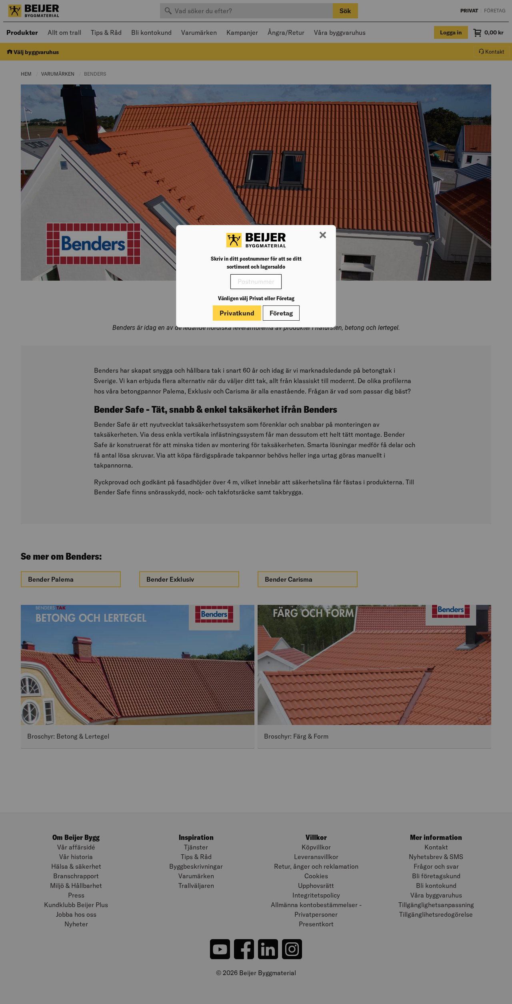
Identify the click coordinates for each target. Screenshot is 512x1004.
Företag (281, 313)
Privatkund (237, 313)
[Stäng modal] (322, 235)
